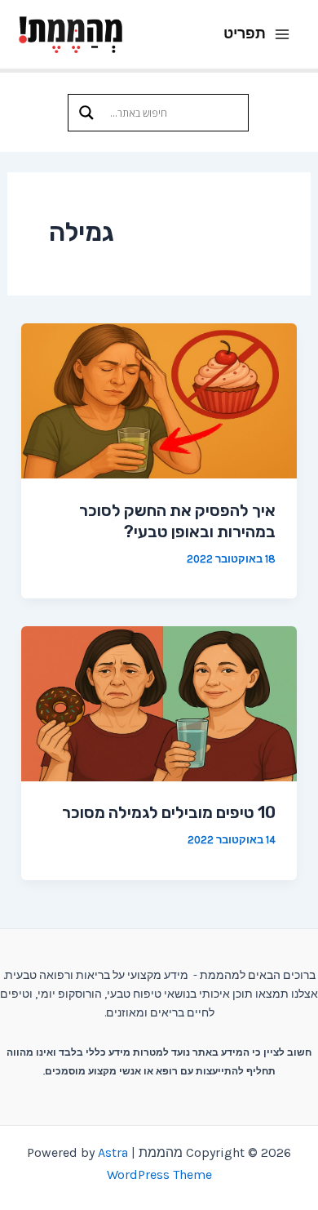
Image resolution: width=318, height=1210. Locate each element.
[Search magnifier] (86, 112)
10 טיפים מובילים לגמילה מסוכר (169, 812)
